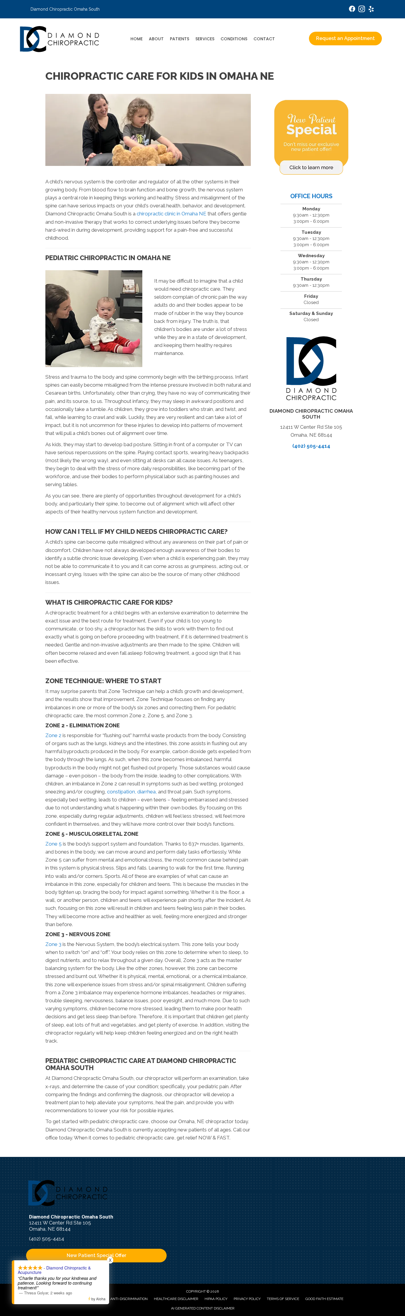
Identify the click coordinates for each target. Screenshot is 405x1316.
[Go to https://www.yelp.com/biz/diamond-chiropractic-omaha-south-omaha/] (371, 10)
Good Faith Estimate (324, 1299)
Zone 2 (53, 735)
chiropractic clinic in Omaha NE (171, 214)
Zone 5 (53, 844)
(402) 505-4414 (311, 446)
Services (204, 39)
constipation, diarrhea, (132, 792)
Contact (264, 39)
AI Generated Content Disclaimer (203, 1308)
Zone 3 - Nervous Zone (78, 934)
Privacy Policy (247, 1299)
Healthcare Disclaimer (176, 1299)
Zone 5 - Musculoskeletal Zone (91, 834)
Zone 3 (53, 944)
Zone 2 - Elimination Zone (82, 725)
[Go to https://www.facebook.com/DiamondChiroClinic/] (352, 10)
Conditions (234, 39)
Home (136, 39)
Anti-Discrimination (129, 1299)
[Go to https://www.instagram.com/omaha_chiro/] (361, 10)
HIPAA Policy (216, 1299)
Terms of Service (283, 1299)
